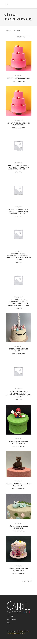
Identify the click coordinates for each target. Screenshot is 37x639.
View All (29, 581)
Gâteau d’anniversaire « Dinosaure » (18, 527)
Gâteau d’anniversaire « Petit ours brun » (18, 485)
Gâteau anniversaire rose (18, 78)
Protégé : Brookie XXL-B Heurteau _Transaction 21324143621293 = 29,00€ (18, 167)
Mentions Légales (12, 619)
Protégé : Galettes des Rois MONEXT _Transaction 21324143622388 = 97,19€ (18, 211)
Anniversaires (18, 75)
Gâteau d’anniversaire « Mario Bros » (18, 442)
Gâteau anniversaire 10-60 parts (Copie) (18, 124)
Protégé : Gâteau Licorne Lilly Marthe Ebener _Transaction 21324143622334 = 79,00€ (18, 394)
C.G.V (8, 623)
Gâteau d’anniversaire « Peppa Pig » (18, 569)
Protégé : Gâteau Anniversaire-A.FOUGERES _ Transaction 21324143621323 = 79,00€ (18, 256)
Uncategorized (18, 120)
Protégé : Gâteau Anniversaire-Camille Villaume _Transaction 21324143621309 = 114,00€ (18, 302)
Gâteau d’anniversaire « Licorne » (18, 350)
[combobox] (23, 37)
